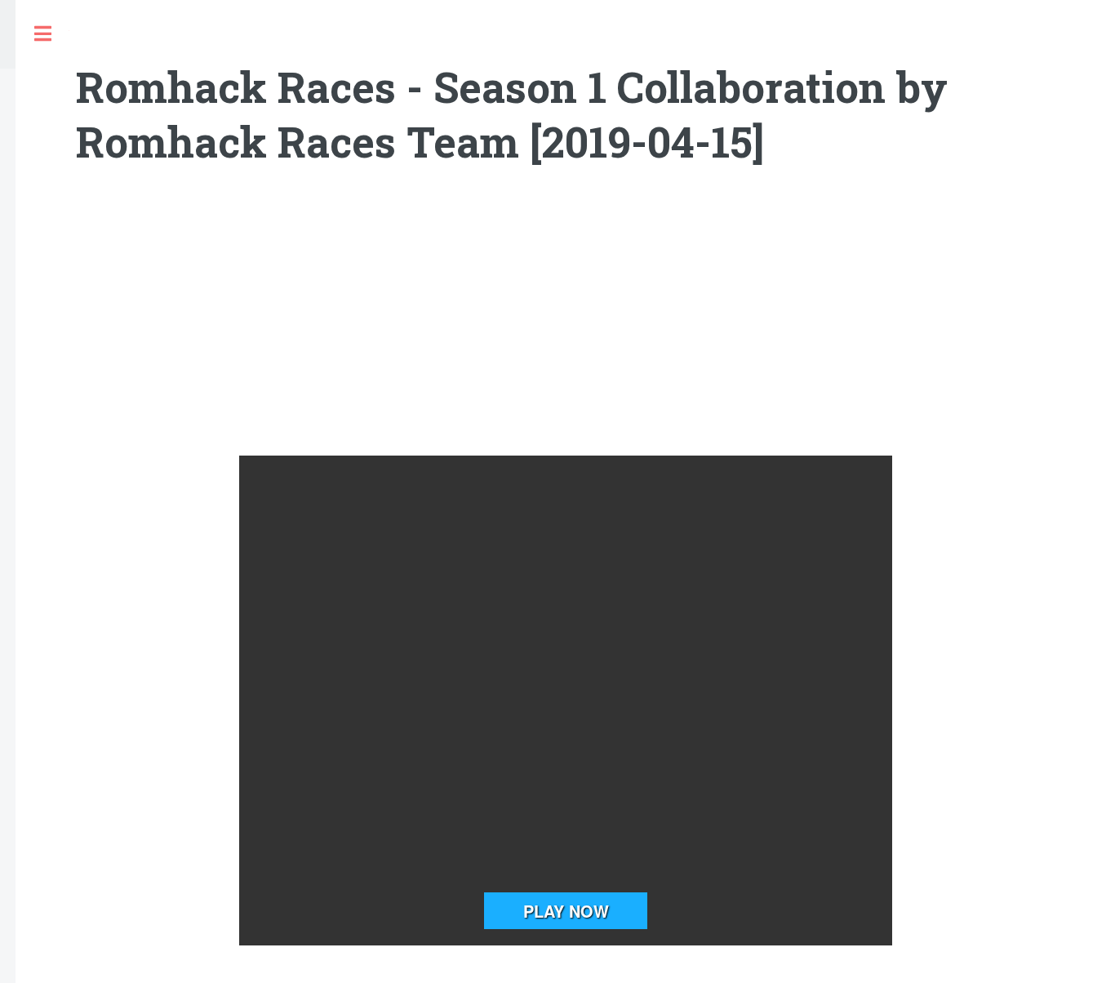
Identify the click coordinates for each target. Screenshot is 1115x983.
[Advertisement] (565, 325)
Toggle (42, 34)
